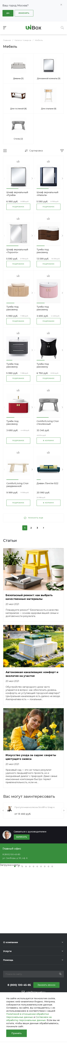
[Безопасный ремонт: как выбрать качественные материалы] (33, 569)
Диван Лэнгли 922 (47, 483)
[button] (12, 188)
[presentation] (4, 179)
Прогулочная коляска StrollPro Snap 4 (34, 807)
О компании (10, 942)
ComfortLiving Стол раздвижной (17, 485)
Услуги (7, 951)
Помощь (8, 960)
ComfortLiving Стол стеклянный (48, 422)
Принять (16, 1033)
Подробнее (18, 207)
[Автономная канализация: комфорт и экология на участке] (33, 646)
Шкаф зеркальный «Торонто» (17, 251)
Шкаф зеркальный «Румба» (17, 194)
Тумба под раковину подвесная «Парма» (48, 309)
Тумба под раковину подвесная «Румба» (17, 309)
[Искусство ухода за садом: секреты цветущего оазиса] (33, 729)
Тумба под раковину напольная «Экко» (16, 367)
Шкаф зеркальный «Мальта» (47, 194)
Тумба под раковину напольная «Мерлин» (43, 368)
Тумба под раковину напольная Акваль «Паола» (17, 425)
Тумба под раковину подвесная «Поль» (47, 252)
